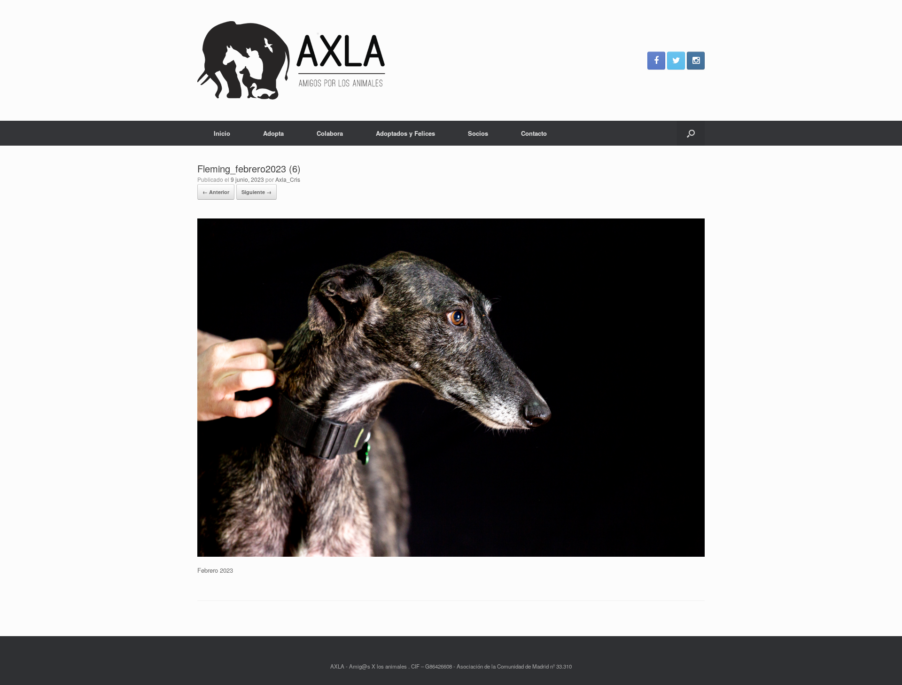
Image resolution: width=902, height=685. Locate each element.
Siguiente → (256, 191)
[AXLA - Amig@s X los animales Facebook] (656, 61)
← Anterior (215, 191)
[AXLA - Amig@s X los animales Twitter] (676, 61)
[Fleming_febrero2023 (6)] (451, 554)
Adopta (273, 133)
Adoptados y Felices (405, 133)
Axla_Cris (287, 179)
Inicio (222, 133)
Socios (478, 133)
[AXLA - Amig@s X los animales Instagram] (696, 61)
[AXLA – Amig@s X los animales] (291, 60)
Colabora (330, 133)
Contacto (534, 133)
